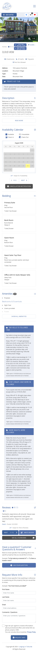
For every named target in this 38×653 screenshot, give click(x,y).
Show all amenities (19, 316)
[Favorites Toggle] (35, 15)
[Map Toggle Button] (26, 15)
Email (4, 605)
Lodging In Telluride (25, 647)
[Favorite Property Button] (35, 21)
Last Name (5, 597)
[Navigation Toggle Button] (34, 6)
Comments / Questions (9, 612)
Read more (19, 121)
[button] (2, 29)
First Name (5, 589)
